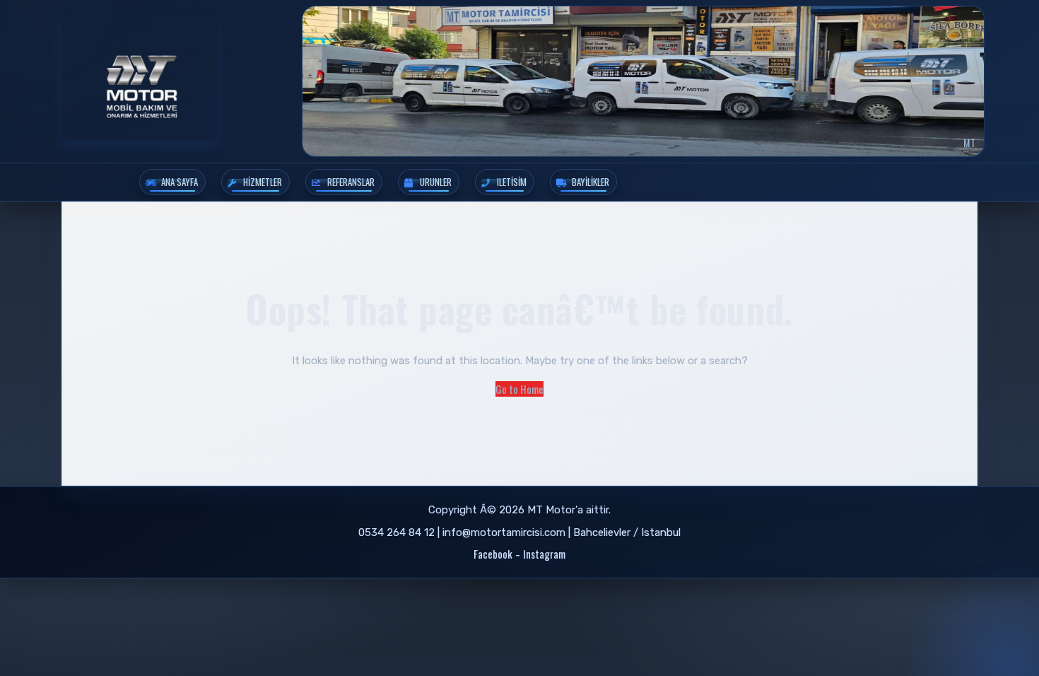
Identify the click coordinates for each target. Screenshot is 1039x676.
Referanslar (351, 182)
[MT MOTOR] (139, 78)
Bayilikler (590, 182)
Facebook (493, 553)
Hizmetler (262, 182)
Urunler (436, 182)
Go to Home (519, 389)
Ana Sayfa (179, 182)
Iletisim (512, 182)
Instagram (544, 553)
